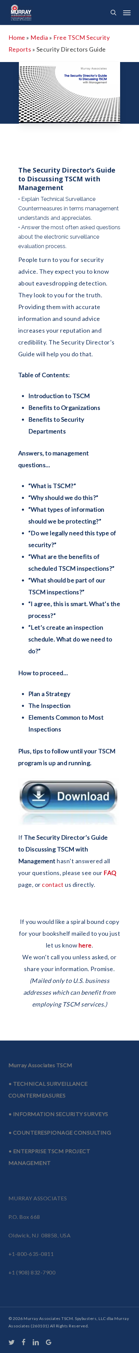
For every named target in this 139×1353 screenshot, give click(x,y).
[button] (127, 12)
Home (16, 37)
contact (53, 884)
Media (39, 37)
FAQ (110, 872)
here (85, 945)
